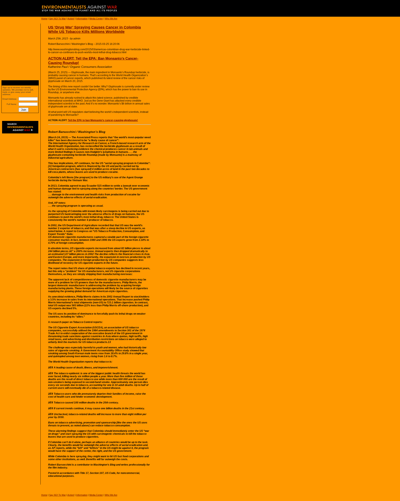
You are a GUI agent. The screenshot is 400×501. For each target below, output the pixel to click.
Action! (71, 18)
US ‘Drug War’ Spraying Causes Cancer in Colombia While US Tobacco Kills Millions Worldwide (94, 29)
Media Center (96, 18)
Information (82, 18)
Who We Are (111, 18)
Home (44, 18)
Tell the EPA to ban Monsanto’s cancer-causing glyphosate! (103, 120)
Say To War (57, 18)
